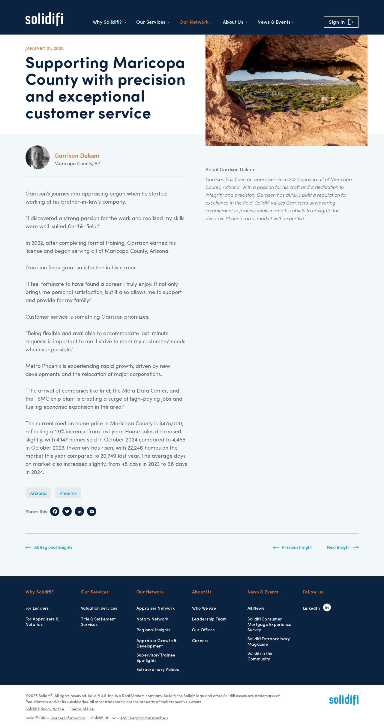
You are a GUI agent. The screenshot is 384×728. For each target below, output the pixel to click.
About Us (233, 22)
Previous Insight (297, 547)
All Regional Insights (53, 547)
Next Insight (338, 547)
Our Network (193, 22)
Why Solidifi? (107, 22)
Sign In (337, 22)
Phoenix (68, 493)
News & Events (273, 22)
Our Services (151, 22)
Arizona (38, 493)
